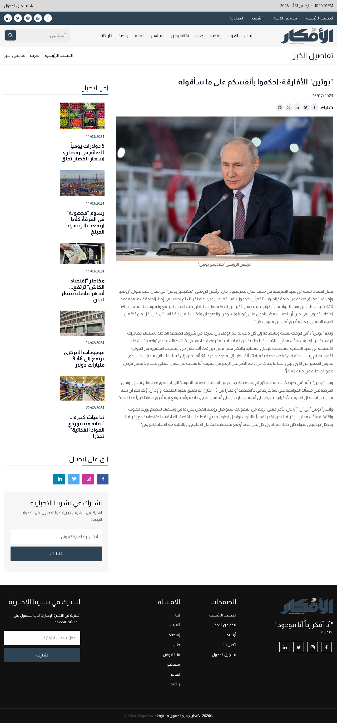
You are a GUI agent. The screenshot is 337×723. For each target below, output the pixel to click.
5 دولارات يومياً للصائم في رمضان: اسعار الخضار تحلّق (83, 152)
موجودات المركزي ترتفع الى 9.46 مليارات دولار (84, 358)
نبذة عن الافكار (285, 18)
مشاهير (158, 35)
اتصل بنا (236, 18)
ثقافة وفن (180, 35)
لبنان (248, 35)
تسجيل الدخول (16, 5)
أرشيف (258, 18)
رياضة (123, 35)
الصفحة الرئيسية (319, 18)
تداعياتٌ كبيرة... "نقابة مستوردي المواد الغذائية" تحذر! (86, 426)
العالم (139, 35)
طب (199, 35)
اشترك (56, 554)
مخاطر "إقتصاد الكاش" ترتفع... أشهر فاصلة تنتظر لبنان (83, 290)
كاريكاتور (105, 35)
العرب (233, 35)
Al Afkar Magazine (138, 716)
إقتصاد (215, 35)
